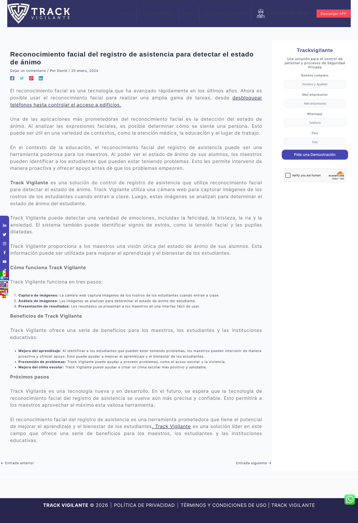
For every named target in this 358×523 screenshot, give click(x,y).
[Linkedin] (41, 78)
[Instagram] (4, 243)
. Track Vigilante (171, 426)
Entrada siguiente (254, 463)
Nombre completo (315, 75)
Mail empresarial (315, 94)
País (315, 133)
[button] (174, 13)
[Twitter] (22, 78)
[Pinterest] (31, 78)
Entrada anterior (17, 463)
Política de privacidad (144, 505)
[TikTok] (4, 270)
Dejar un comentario (28, 71)
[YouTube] (4, 261)
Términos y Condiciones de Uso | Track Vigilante (248, 505)
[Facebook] (12, 78)
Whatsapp (315, 114)
